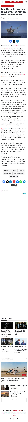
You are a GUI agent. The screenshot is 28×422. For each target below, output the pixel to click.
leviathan (8, 173)
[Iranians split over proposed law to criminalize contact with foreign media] (7, 325)
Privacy (24, 413)
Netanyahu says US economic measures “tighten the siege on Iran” (20, 332)
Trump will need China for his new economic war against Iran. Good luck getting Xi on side (21, 348)
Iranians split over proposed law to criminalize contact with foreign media (6, 332)
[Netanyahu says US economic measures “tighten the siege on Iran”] (21, 325)
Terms (14, 415)
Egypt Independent (7, 18)
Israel (14, 170)
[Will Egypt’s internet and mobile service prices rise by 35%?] (5, 387)
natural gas (14, 176)
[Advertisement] (14, 256)
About (3, 413)
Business (4, 6)
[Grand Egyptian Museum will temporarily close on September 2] (5, 394)
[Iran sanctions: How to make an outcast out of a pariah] (7, 341)
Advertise (7, 413)
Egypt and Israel (6, 129)
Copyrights (19, 413)
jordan (22, 170)
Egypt (7, 170)
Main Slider (10, 6)
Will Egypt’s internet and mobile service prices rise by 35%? (18, 386)
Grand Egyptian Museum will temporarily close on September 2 (17, 393)
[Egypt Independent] (14, 2)
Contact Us (13, 413)
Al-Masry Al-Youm (17, 410)
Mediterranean (19, 173)
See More (14, 400)
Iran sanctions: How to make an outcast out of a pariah (7, 348)
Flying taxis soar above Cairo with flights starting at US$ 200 (12, 379)
